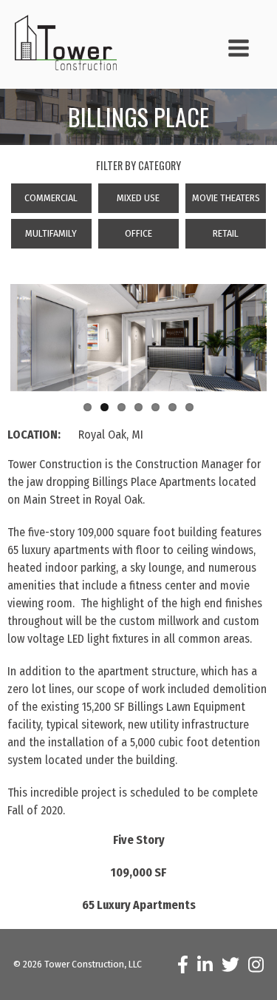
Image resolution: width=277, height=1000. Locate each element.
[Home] (72, 42)
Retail (226, 233)
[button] (229, 50)
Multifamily (51, 233)
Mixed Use (138, 198)
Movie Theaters (226, 198)
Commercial (51, 198)
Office (138, 233)
